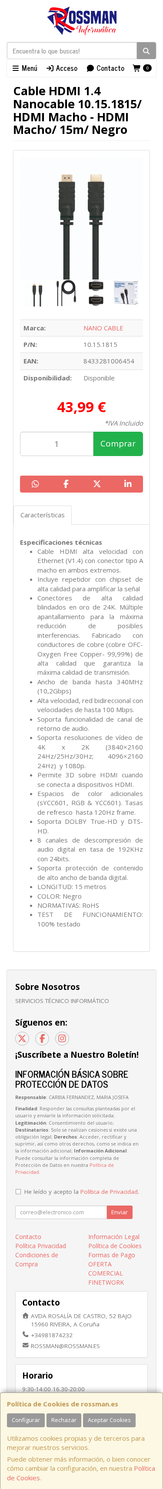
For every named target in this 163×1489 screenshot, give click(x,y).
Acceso (65, 67)
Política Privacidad (40, 1246)
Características (42, 514)
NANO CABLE (103, 327)
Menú (28, 67)
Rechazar (64, 1420)
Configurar (26, 1420)
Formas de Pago (111, 1255)
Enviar (119, 1212)
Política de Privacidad (109, 1192)
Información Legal (114, 1237)
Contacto (109, 67)
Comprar (118, 443)
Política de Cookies (115, 1246)
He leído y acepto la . (81, 1192)
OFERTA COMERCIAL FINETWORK (106, 1273)
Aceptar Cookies (109, 1420)
